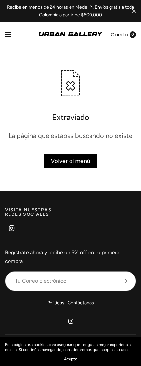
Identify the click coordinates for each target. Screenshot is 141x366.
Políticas (55, 303)
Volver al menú (70, 161)
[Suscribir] (128, 281)
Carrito (119, 34)
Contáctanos (81, 303)
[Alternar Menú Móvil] (12, 35)
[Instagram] (11, 228)
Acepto (70, 359)
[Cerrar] (134, 11)
